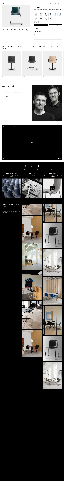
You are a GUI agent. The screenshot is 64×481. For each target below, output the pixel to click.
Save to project (55, 25)
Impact (56, 3)
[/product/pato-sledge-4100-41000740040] (51, 18)
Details (48, 3)
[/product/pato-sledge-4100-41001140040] (46, 18)
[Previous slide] (2, 16)
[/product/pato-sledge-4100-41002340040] (51, 14)
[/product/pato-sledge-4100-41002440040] (46, 14)
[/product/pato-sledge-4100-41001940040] (55, 14)
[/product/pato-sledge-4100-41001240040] (41, 18)
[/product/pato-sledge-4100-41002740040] (36, 14)
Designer (54, 3)
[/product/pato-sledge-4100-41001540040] (36, 18)
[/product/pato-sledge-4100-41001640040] (60, 14)
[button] (3, 30)
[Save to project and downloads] (20, 51)
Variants (51, 3)
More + (14, 93)
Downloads (61, 3)
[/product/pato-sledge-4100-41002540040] (41, 14)
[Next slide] (29, 16)
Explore (58, 3)
